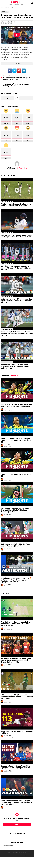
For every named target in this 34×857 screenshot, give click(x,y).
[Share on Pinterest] (19, 71)
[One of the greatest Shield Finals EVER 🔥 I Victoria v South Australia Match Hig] (17, 564)
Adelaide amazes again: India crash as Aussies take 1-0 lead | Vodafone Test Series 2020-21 (15, 366)
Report (18, 63)
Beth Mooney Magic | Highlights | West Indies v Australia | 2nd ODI (15, 545)
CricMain (15, 1)
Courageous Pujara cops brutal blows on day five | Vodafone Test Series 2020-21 (16, 236)
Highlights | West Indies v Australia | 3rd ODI (16, 475)
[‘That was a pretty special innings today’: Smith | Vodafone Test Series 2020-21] (17, 190)
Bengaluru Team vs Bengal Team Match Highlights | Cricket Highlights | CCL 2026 (16, 767)
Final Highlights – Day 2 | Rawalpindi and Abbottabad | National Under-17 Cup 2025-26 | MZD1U (16, 624)
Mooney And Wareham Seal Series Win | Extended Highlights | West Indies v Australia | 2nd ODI (16, 510)
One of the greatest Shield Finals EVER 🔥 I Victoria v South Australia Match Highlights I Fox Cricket (16, 580)
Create (17, 824)
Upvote (7, 98)
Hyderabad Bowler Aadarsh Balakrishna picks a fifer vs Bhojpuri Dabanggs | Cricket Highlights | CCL (16, 660)
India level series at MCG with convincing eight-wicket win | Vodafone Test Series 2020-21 (16, 301)
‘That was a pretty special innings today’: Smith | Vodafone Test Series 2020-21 (16, 205)
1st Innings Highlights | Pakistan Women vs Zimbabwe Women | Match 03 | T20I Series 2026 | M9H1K (17, 697)
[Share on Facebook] (10, 71)
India (10, 201)
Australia (5, 201)
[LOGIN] (32, 3)
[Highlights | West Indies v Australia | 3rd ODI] (17, 460)
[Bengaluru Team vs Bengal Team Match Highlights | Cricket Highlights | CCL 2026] (17, 752)
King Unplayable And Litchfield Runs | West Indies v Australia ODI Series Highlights (17, 405)
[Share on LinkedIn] (24, 71)
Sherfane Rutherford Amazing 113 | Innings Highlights (17, 732)
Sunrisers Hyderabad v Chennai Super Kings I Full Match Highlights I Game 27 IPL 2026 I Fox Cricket (16, 802)
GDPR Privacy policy (23, 855)
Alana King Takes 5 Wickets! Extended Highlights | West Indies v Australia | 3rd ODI (16, 440)
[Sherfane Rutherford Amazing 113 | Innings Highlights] (17, 717)
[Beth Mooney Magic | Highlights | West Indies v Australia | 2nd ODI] (17, 530)
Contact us (13, 855)
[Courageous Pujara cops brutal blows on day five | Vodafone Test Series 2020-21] (17, 221)
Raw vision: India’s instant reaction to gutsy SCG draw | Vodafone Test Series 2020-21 (16, 268)
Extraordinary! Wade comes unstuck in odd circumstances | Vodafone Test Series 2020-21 (17, 334)
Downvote (26, 98)
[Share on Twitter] (14, 71)
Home (7, 855)
